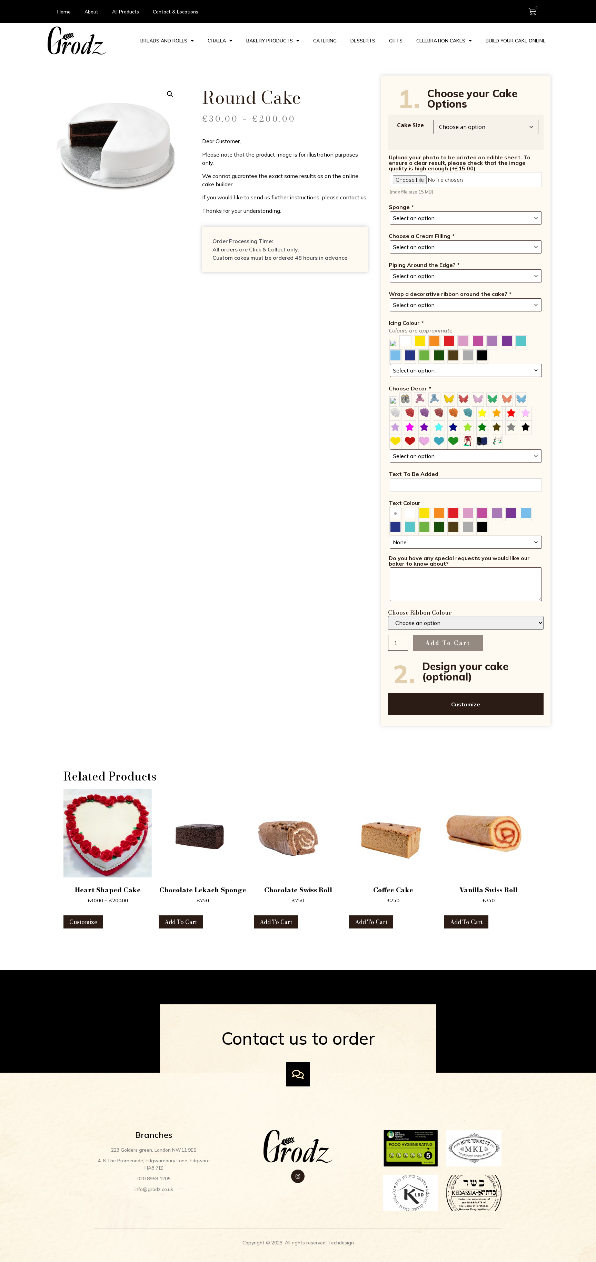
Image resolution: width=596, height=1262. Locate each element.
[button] (170, 94)
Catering (325, 41)
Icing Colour (406, 323)
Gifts (396, 41)
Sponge (401, 207)
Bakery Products (269, 41)
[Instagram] (298, 1176)
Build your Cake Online (516, 41)
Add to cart (447, 643)
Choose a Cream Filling (421, 236)
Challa (217, 41)
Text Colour (404, 503)
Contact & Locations (175, 12)
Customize (465, 704)
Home (64, 12)
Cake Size (410, 125)
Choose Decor (410, 388)
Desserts (362, 41)
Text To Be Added (413, 474)
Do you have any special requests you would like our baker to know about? (459, 560)
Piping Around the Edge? (424, 265)
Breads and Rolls (163, 41)
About (91, 12)
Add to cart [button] (181, 922)
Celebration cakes (440, 41)
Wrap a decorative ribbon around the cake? (450, 294)
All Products (125, 12)
